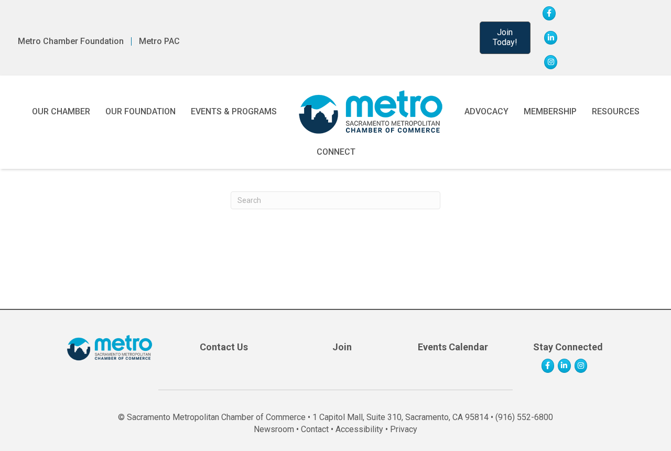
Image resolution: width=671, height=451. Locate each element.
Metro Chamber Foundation (71, 41)
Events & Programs (234, 111)
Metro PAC (159, 41)
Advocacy (486, 111)
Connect (336, 152)
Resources (616, 111)
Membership (550, 111)
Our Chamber (61, 111)
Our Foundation (140, 111)
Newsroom (274, 429)
